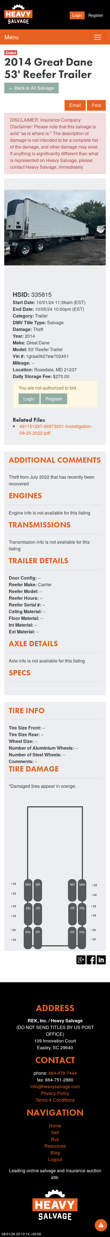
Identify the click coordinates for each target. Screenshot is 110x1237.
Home (55, 1125)
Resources (55, 1146)
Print (96, 105)
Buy (55, 1139)
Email (75, 105)
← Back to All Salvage (31, 88)
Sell (55, 1132)
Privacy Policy (55, 1093)
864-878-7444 (63, 1073)
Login (77, 15)
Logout (55, 1159)
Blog (55, 1152)
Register (95, 15)
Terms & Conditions (55, 1100)
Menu (12, 37)
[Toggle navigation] (97, 37)
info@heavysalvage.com (55, 1086)
